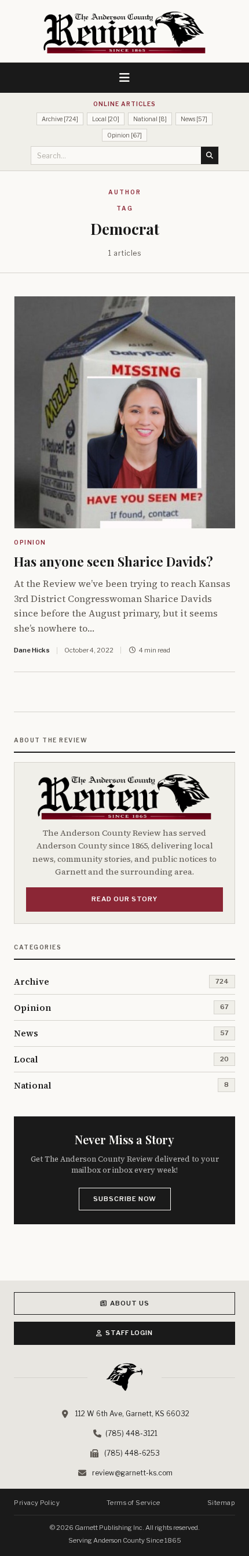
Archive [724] (60, 118)
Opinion (30, 542)
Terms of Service (133, 1503)
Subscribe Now (124, 1199)
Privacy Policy (37, 1503)
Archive (31, 981)
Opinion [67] (124, 135)
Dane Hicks (32, 650)
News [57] (194, 118)
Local (26, 1059)
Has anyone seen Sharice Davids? (113, 561)
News (26, 1033)
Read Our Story (124, 899)
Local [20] (105, 118)
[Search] (209, 155)
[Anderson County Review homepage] (124, 32)
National (33, 1085)
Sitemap (221, 1503)
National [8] (150, 118)
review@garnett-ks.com (132, 1472)
